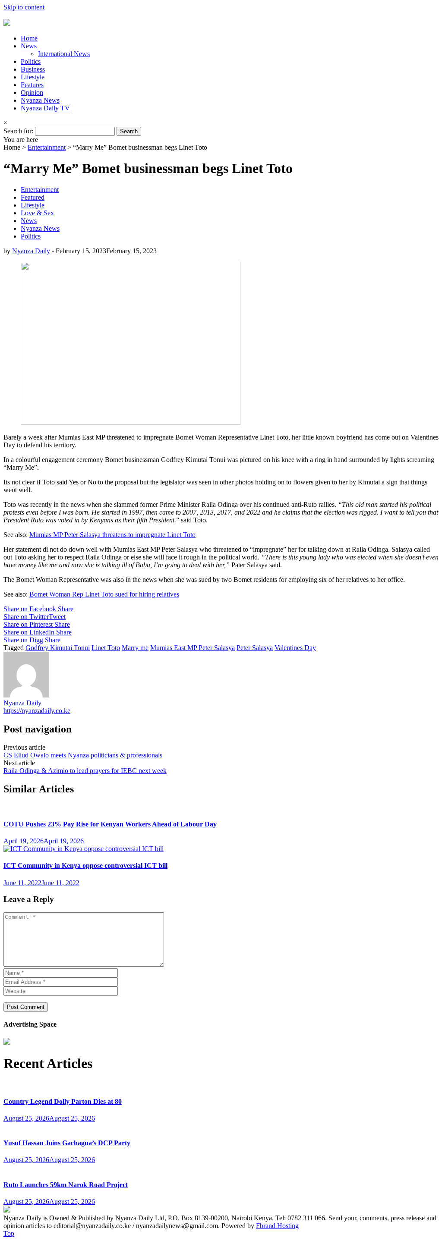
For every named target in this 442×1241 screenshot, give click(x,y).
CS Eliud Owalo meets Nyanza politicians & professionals (82, 755)
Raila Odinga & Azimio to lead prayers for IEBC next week (85, 770)
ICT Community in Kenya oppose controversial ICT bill (85, 865)
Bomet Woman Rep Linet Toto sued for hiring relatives (104, 594)
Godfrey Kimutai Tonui (57, 647)
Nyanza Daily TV (45, 108)
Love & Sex (37, 213)
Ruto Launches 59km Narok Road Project (65, 1184)
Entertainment (47, 147)
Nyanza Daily (31, 250)
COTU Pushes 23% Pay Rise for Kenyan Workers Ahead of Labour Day (110, 824)
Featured (32, 197)
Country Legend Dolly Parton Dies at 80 (62, 1101)
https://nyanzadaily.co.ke (36, 710)
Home (29, 38)
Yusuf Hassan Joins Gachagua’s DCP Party (66, 1143)
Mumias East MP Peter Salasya (192, 647)
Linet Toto (106, 647)
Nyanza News (40, 100)
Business (33, 69)
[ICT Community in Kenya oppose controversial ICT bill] (83, 848)
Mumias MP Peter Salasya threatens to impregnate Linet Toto (112, 534)
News (29, 46)
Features (32, 84)
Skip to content (23, 7)
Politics (31, 61)
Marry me (135, 647)
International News (64, 53)
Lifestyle (32, 77)
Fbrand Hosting (277, 1225)
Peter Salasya (255, 647)
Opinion (32, 92)
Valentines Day (295, 647)
